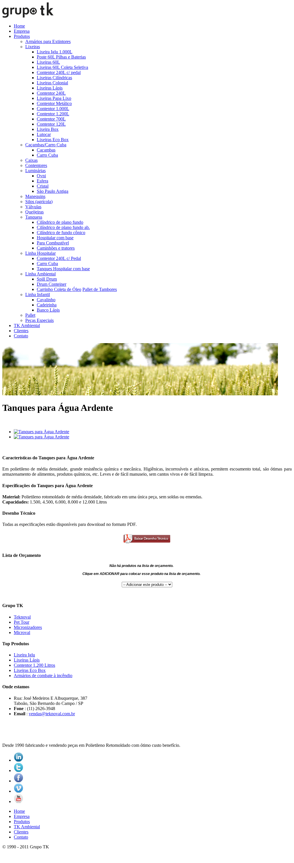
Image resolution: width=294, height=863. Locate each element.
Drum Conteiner (51, 284)
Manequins (35, 196)
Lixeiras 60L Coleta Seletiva (62, 67)
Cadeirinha (47, 304)
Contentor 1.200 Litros (34, 665)
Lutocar (44, 134)
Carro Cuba (47, 155)
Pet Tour (21, 622)
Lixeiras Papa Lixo (54, 98)
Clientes (21, 330)
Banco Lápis (48, 310)
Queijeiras (34, 211)
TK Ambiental (27, 325)
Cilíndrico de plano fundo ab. (63, 227)
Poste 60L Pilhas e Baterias (61, 57)
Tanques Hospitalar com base (63, 268)
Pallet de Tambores (99, 289)
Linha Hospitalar (40, 253)
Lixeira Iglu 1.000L (54, 51)
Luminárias (35, 170)
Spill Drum (47, 279)
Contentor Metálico (54, 103)
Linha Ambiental (40, 273)
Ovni (41, 175)
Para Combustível (53, 242)
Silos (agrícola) (39, 201)
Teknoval (22, 617)
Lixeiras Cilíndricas (54, 77)
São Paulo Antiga (52, 191)
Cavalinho (46, 299)
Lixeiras (32, 46)
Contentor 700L (51, 118)
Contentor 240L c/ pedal (59, 72)
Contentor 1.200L (53, 113)
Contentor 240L (51, 93)
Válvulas (33, 206)
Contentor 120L (51, 124)
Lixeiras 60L (48, 62)
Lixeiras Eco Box (53, 139)
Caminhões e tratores (56, 248)
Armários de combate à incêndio (43, 675)
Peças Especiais (39, 320)
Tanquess (33, 217)
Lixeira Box (48, 129)
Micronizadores (28, 627)
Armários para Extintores (48, 41)
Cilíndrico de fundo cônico (61, 232)
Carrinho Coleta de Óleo (59, 289)
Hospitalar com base (55, 237)
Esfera (42, 180)
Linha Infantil (37, 294)
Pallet (30, 315)
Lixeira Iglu (24, 654)
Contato (21, 335)
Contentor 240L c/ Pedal (59, 258)
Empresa (22, 31)
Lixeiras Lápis (50, 87)
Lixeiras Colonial (52, 82)
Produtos (22, 36)
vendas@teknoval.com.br (52, 713)
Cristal (43, 186)
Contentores (36, 165)
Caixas (31, 160)
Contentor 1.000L (53, 108)
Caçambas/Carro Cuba (45, 144)
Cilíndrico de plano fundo (60, 222)
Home (19, 26)
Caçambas (46, 149)
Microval (22, 632)
